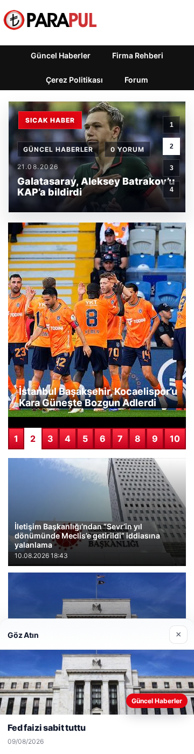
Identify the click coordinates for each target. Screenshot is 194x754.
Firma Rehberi (137, 55)
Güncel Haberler (61, 55)
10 (175, 438)
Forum (136, 79)
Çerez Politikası (74, 79)
